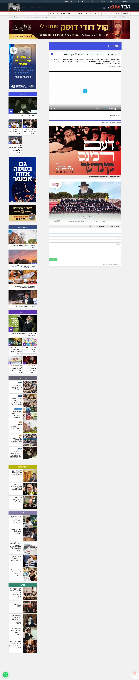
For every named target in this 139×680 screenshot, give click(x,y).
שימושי (80, 14)
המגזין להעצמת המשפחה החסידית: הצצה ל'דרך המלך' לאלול (15, 547)
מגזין (35, 303)
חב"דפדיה (102, 1)
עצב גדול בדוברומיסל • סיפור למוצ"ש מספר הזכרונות (15, 149)
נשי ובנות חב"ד (113, 1)
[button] (5, 674)
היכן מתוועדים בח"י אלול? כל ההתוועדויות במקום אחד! (17, 427)
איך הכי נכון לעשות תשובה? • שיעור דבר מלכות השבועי (16, 487)
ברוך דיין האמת (46, 17)
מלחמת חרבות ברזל (20, 17)
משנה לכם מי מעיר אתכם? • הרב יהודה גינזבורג (16, 631)
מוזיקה (22, 312)
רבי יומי (54, 17)
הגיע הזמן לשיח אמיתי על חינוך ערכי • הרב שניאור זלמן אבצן (15, 592)
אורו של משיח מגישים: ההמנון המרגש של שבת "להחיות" (31, 369)
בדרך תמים (113, 115)
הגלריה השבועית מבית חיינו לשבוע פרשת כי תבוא (16, 454)
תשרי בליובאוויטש (32, 283)
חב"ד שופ (91, 1)
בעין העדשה (33, 263)
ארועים (88, 14)
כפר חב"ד (29, 17)
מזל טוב (97, 14)
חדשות (117, 14)
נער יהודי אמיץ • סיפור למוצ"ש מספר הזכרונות (15, 132)
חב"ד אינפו (124, 1)
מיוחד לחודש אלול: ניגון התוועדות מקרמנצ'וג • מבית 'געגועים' (16, 351)
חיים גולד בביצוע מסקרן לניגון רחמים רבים (30, 350)
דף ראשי (126, 14)
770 (110, 14)
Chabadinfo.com (68, 1)
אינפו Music (65, 14)
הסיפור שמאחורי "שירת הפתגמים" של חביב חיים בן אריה (16, 369)
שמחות (20, 382)
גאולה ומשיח (23, 467)
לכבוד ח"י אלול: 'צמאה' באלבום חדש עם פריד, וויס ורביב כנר (23, 334)
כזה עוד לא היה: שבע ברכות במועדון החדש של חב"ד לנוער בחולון (16, 389)
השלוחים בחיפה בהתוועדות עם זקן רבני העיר (16, 400)
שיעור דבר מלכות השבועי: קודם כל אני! (16, 499)
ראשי (58, 17)
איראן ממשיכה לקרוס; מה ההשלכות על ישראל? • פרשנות (16, 619)
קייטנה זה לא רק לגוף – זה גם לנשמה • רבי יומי (30, 132)
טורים (22, 585)
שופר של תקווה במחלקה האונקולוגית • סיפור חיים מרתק (15, 520)
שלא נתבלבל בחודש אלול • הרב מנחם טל (16, 558)
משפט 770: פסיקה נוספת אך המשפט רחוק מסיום (16, 441)
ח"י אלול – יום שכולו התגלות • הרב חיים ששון (16, 473)
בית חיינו (11, 17)
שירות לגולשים (18, 422)
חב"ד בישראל (79, 1)
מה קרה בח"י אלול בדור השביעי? (16, 532)
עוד (74, 14)
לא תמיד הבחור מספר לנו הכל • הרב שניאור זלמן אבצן (15, 644)
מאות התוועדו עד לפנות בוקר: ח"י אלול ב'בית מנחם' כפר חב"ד (16, 414)
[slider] (75, 109)
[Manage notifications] (134, 673)
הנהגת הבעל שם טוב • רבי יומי (26, 115)
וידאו (104, 14)
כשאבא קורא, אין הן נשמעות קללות (15, 604)
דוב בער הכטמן (37, 17)
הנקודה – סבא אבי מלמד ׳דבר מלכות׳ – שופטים (15, 572)
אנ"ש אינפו (54, 14)
